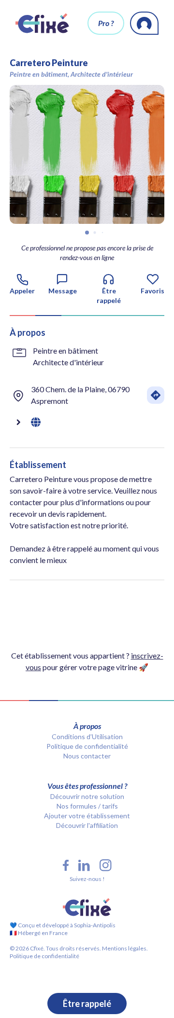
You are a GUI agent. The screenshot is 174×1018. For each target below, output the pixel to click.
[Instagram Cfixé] (106, 865)
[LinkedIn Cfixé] (84, 865)
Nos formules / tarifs (87, 806)
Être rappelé (87, 1003)
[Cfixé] (42, 23)
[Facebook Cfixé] (66, 865)
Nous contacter (87, 756)
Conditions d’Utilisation (87, 736)
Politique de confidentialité (87, 746)
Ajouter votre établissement (87, 816)
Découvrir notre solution (87, 796)
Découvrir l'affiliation (87, 825)
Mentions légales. (124, 948)
